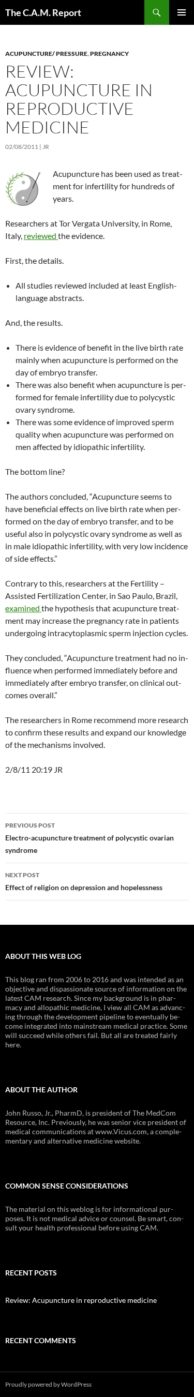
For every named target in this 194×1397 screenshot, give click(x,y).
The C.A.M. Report (43, 12)
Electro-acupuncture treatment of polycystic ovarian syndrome (89, 837)
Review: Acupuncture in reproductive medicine (81, 1300)
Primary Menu (181, 12)
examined (23, 608)
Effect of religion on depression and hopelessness (83, 881)
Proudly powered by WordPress (48, 1384)
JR (45, 147)
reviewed (41, 236)
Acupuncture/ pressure (46, 53)
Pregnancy (109, 53)
